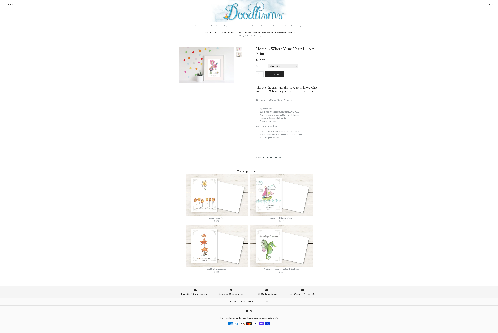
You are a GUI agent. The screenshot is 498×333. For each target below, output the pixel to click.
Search (233, 302)
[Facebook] (247, 311)
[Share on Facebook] (264, 157)
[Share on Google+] (275, 157)
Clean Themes (259, 318)
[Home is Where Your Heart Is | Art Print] (206, 48)
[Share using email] (280, 157)
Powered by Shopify (271, 318)
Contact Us (263, 302)
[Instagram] (251, 311)
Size (258, 66)
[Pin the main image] (271, 157)
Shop (226, 26)
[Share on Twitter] (268, 157)
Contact (276, 26)
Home (197, 26)
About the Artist (211, 26)
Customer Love (240, 26)
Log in (300, 26)
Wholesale (288, 26)
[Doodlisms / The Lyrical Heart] (249, 1)
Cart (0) (491, 4)
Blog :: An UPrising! (260, 26)
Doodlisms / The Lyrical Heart (236, 318)
